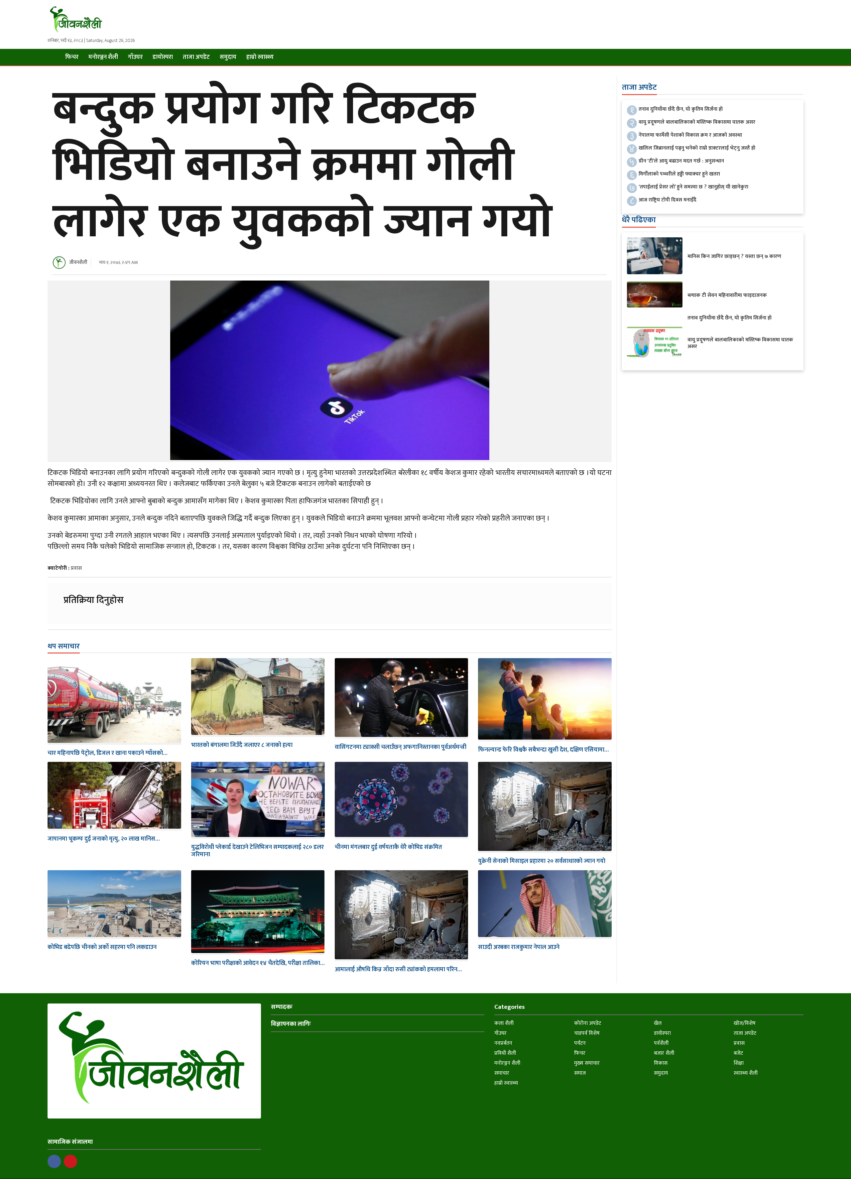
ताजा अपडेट (196, 57)
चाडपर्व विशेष (587, 1033)
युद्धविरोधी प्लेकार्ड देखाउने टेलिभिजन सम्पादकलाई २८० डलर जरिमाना (257, 851)
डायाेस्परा (163, 57)
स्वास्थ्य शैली (746, 1073)
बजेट (738, 1053)
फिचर (71, 57)
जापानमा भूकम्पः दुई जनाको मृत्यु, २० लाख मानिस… (104, 839)
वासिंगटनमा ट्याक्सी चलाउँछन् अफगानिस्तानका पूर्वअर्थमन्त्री (400, 747)
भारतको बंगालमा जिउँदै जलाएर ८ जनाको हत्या (242, 745)
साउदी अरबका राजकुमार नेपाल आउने (518, 947)
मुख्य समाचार (587, 1063)
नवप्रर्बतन (503, 1043)
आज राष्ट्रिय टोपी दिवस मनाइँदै (667, 199)
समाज (580, 1073)
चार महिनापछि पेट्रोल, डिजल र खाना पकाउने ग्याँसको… (107, 753)
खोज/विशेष (745, 1023)
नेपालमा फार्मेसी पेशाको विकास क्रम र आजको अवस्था (690, 135)
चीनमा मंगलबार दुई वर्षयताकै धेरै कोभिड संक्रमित (388, 847)
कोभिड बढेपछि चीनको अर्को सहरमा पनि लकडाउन (102, 947)
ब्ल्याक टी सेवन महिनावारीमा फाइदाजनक (727, 295)
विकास (661, 1063)
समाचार (501, 1073)
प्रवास (76, 568)
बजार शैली (664, 1053)
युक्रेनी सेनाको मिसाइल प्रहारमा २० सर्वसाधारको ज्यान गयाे (541, 861)
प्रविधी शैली (505, 1053)
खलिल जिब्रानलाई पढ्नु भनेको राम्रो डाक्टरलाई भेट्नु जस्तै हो (697, 148)
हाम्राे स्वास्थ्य (260, 57)
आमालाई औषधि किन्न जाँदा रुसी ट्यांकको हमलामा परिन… (398, 970)
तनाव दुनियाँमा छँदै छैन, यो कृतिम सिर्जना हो (681, 109)
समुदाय (228, 57)
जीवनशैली (78, 262)
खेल (658, 1023)
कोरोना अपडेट (587, 1023)
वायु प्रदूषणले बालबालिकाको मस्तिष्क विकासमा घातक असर (697, 122)
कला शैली (504, 1023)
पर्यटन (580, 1043)
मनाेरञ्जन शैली (103, 57)
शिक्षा (739, 1063)
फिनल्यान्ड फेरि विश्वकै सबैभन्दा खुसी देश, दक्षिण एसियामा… (543, 750)
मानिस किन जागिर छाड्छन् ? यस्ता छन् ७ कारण (734, 256)
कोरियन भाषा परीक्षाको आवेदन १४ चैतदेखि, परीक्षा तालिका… (257, 963)
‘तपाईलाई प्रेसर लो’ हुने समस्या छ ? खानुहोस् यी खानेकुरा (693, 186)
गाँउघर (135, 57)
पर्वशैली (661, 1043)
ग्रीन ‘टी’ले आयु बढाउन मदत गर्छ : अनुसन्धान (681, 161)
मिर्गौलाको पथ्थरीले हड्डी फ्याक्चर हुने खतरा (679, 174)
